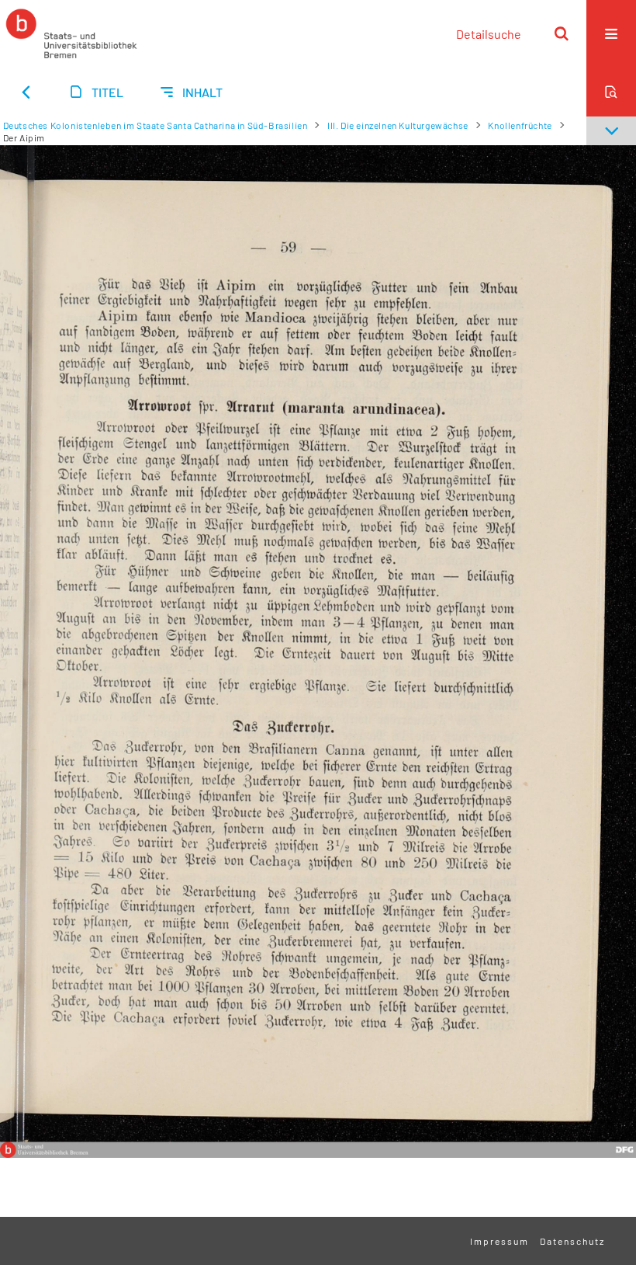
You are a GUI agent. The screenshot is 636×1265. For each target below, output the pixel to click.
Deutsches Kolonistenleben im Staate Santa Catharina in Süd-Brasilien (155, 125)
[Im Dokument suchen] (611, 91)
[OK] (561, 33)
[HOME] (71, 33)
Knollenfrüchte (519, 125)
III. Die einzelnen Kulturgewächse (397, 125)
